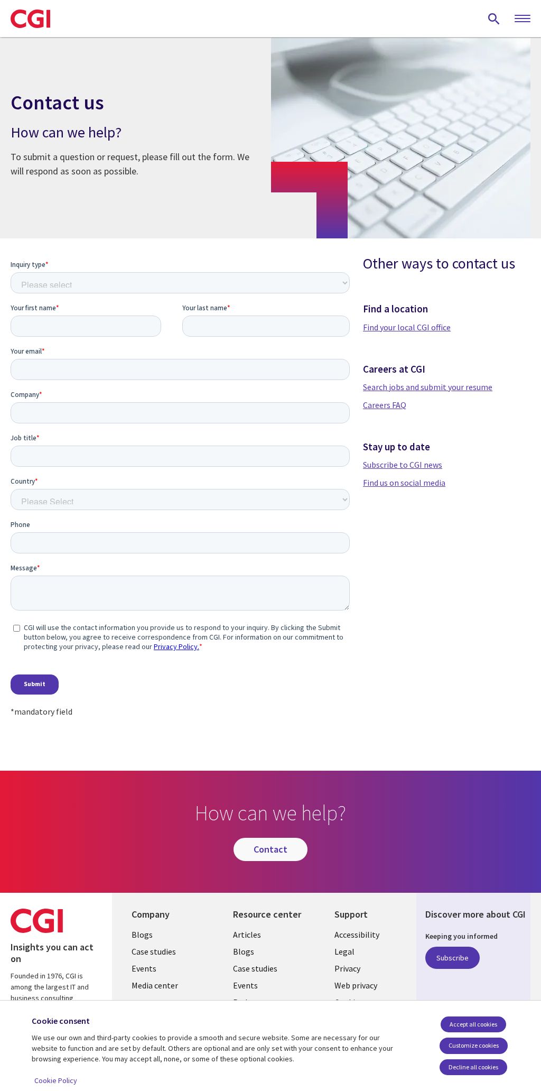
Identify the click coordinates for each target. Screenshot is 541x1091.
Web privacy (355, 985)
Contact (270, 849)
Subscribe (452, 958)
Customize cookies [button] (474, 1045)
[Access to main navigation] (522, 19)
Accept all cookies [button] (473, 1024)
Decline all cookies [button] (473, 1067)
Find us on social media (404, 482)
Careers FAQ (384, 405)
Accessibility (356, 934)
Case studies (154, 951)
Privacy (347, 968)
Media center (155, 985)
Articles (247, 934)
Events (144, 968)
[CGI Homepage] (30, 18)
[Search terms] (494, 18)
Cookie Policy (55, 1080)
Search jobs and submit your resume (427, 387)
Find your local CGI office (407, 327)
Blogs (142, 934)
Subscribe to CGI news (402, 464)
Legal (344, 951)
